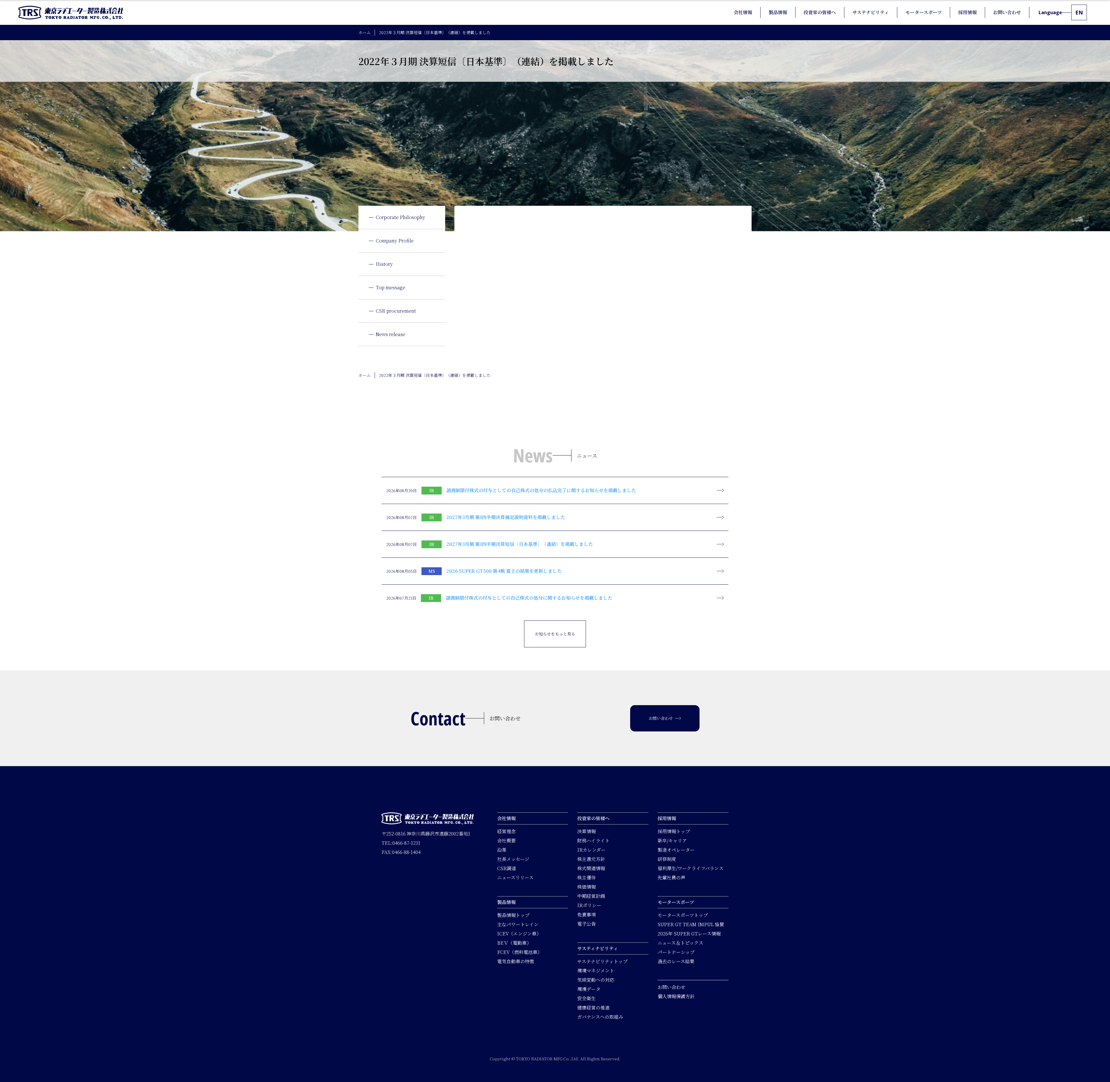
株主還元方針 (591, 859)
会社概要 (506, 840)
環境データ (588, 989)
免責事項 (586, 914)
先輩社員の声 (671, 877)
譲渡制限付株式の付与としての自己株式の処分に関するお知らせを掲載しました (529, 597)
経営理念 (506, 831)
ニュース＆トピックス (680, 943)
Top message (390, 287)
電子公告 (586, 923)
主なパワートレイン (518, 924)
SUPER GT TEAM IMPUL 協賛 (691, 924)
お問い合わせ (671, 987)
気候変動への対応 (595, 980)
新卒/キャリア (672, 840)
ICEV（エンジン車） (519, 933)
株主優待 (586, 877)
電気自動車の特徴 (515, 961)
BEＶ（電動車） (514, 943)
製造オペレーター (676, 849)
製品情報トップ (513, 915)
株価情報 (586, 886)
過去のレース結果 (676, 961)
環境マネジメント (595, 970)
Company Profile (395, 240)
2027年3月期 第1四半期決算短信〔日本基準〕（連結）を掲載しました (519, 544)
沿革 (501, 849)
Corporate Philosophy (400, 217)
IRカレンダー (591, 849)
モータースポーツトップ (683, 915)
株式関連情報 (591, 868)
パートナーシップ (676, 952)
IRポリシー (589, 905)
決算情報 (586, 831)
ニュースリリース (515, 877)
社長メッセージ (513, 859)
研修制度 (667, 859)
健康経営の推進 (593, 1007)
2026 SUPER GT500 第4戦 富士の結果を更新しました (504, 571)
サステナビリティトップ (602, 961)
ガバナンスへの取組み (600, 1017)
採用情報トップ (674, 831)
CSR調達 (506, 868)
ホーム (364, 32)
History (384, 264)
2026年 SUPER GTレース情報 (689, 933)
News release (390, 334)
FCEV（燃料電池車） (519, 952)
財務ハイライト (593, 840)
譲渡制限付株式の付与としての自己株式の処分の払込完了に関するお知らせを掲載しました (541, 490)
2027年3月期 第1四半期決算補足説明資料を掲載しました (505, 517)
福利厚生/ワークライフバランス (691, 868)
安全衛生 (586, 998)
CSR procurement (396, 310)
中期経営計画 (591, 896)
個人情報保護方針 (676, 996)
